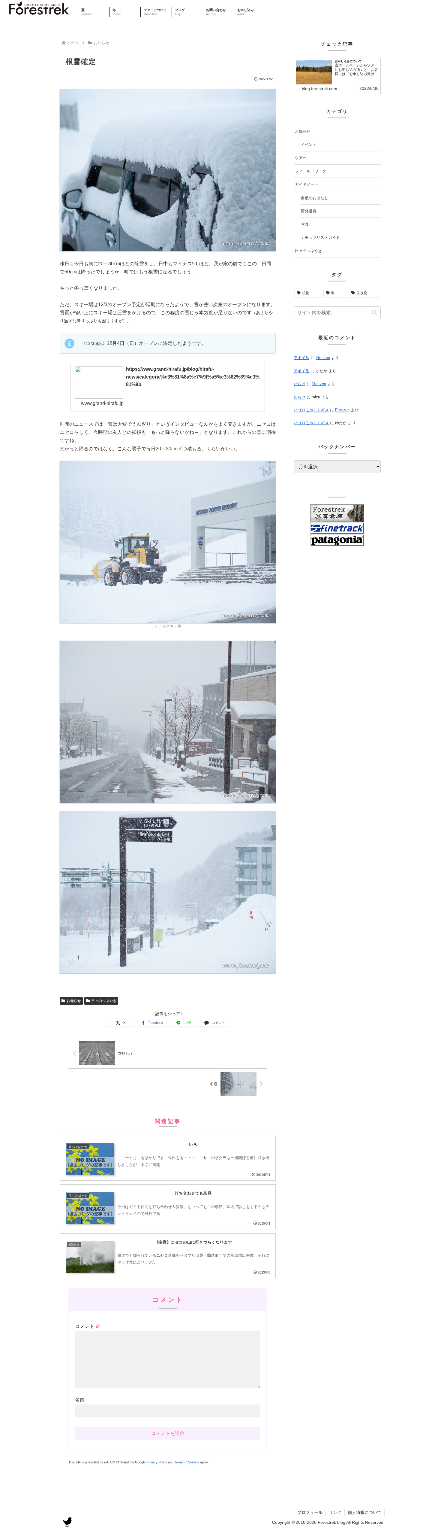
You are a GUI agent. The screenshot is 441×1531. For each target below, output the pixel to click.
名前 (80, 1399)
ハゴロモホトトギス (311, 410)
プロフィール (309, 1512)
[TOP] (39, 12)
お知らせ (74, 1001)
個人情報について (364, 1512)
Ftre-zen (323, 357)
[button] (374, 312)
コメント (87, 1326)
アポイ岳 (301, 357)
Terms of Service (186, 1462)
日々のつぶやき (103, 1001)
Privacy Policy (156, 1462)
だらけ (299, 384)
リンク (335, 1512)
